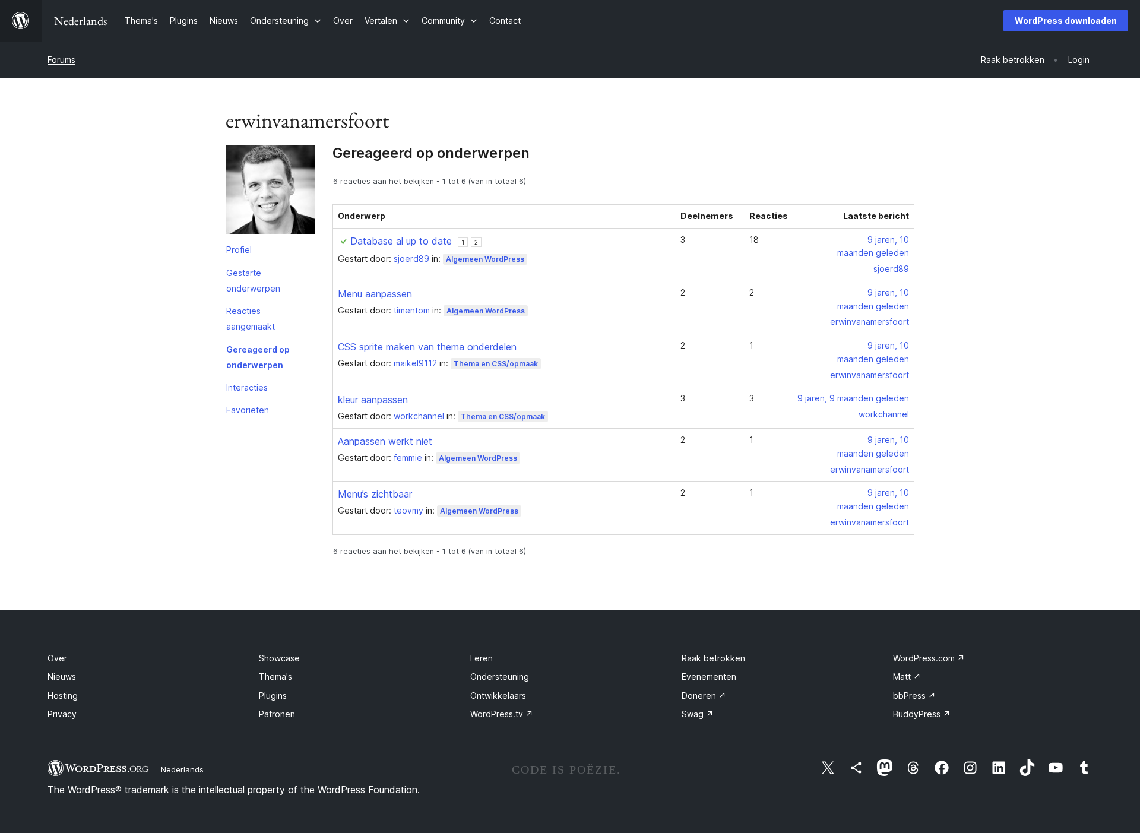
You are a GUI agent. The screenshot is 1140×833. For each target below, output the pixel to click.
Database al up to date (401, 241)
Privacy (62, 714)
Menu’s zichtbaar (375, 494)
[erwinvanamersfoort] (270, 192)
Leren (481, 658)
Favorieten (247, 410)
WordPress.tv (501, 714)
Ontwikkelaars (498, 696)
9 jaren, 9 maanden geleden (853, 398)
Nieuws (62, 677)
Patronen (277, 714)
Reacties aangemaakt (250, 318)
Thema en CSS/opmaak (496, 363)
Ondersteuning (499, 677)
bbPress (914, 696)
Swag (698, 714)
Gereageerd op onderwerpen (258, 357)
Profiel (239, 250)
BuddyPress (922, 714)
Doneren (704, 696)
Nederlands (182, 769)
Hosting (63, 696)
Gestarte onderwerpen (253, 280)
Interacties (247, 387)
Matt (907, 677)
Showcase (279, 658)
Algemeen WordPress (485, 259)
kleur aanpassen (373, 400)
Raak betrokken (713, 658)
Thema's (275, 677)
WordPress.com (929, 658)
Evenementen (709, 677)
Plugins (273, 696)
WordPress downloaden (1066, 20)
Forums (61, 60)
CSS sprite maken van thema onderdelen (427, 347)
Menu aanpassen (375, 294)
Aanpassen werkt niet (385, 441)
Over (57, 658)
